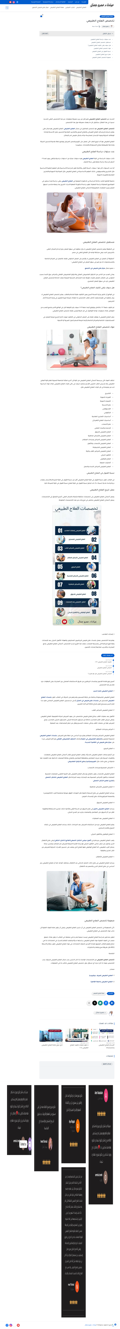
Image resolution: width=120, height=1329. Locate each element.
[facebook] (17, 2)
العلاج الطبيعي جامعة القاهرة (102, 982)
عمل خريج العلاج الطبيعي (103, 54)
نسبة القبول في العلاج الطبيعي (101, 51)
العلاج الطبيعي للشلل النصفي (56, 777)
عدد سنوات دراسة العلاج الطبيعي (101, 39)
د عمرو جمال (106, 26)
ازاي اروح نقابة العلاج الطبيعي (52, 1045)
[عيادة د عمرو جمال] (102, 5)
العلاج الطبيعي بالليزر (101, 809)
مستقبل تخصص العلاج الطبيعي (101, 42)
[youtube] (10, 2)
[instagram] (14, 2)
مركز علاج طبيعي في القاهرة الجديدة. (98, 742)
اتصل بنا (84, 2)
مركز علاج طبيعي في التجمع (95, 268)
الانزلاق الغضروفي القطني (66, 739)
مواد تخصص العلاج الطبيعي (102, 48)
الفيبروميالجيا (91, 761)
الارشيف (70, 2)
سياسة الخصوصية (48, 2)
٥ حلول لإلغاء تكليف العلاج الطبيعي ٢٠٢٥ (79, 1046)
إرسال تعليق (107, 1064)
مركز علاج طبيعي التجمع (40, 7)
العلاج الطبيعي (81, 7)
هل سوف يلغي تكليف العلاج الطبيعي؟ (99, 45)
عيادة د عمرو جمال (90, 1325)
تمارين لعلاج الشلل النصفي (103, 781)
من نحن (77, 2)
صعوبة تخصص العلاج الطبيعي (101, 57)
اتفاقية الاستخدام (60, 2)
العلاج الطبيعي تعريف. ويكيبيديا (101, 976)
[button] (106, 1003)
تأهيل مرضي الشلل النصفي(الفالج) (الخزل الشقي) (73, 840)
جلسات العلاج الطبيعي (48, 736)
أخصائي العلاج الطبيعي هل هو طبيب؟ (100, 674)
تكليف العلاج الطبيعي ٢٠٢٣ (103, 662)
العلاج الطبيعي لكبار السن (103, 691)
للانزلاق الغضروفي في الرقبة (91, 739)
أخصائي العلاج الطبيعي (104, 668)
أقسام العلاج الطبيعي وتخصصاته (106, 1046)
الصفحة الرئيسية (35, 2)
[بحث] (7, 7)
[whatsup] (14, 1325)
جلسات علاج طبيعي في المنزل (87, 701)
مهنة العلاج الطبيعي (57, 7)
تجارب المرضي (70, 7)
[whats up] (7, 2)
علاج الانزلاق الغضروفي (76, 761)
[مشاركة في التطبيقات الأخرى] (89, 1003)
